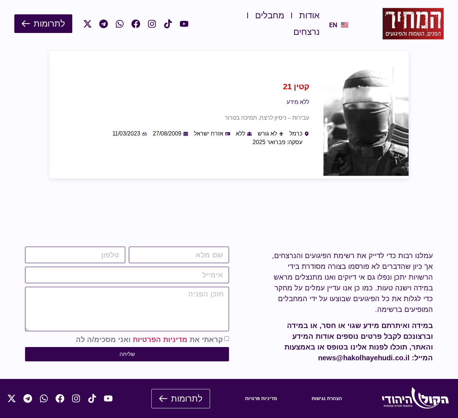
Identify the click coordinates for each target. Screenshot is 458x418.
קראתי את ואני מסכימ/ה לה (149, 339)
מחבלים (269, 15)
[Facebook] (136, 24)
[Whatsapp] (120, 24)
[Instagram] (152, 24)
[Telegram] (104, 24)
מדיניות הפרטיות (160, 339)
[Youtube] (184, 24)
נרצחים (306, 32)
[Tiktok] (168, 24)
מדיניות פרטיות (261, 398)
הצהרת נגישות (327, 398)
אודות (309, 15)
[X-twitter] (87, 24)
